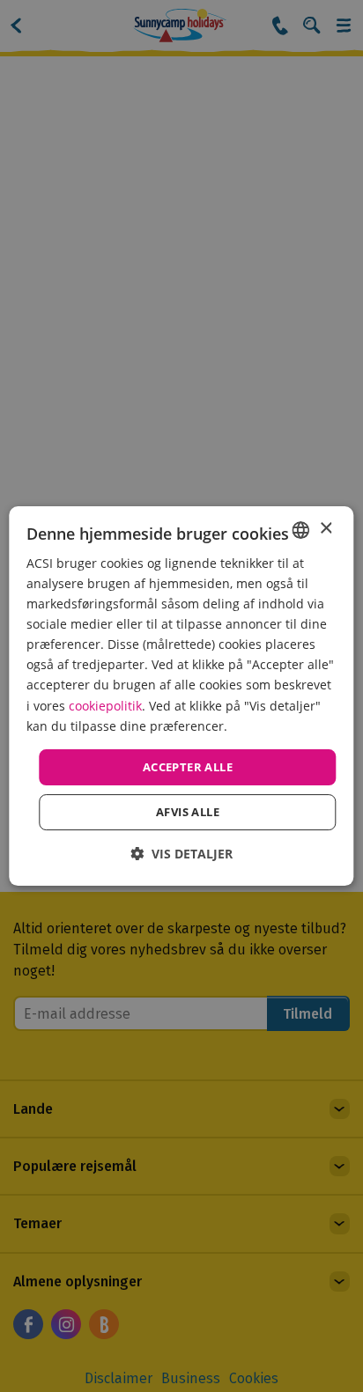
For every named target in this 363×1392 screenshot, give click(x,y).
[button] (181, 853)
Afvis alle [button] (187, 812)
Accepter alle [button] (188, 767)
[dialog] (181, 696)
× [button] (325, 528)
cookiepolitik (105, 705)
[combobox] (301, 530)
